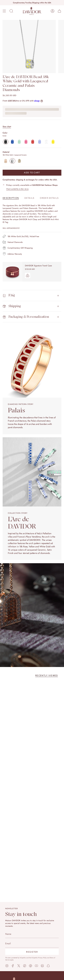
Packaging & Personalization (29, 316)
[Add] (27, 275)
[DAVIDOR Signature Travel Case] (12, 272)
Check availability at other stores (17, 189)
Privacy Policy (42, 958)
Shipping (15, 306)
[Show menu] (4, 11)
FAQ (12, 295)
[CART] (59, 11)
